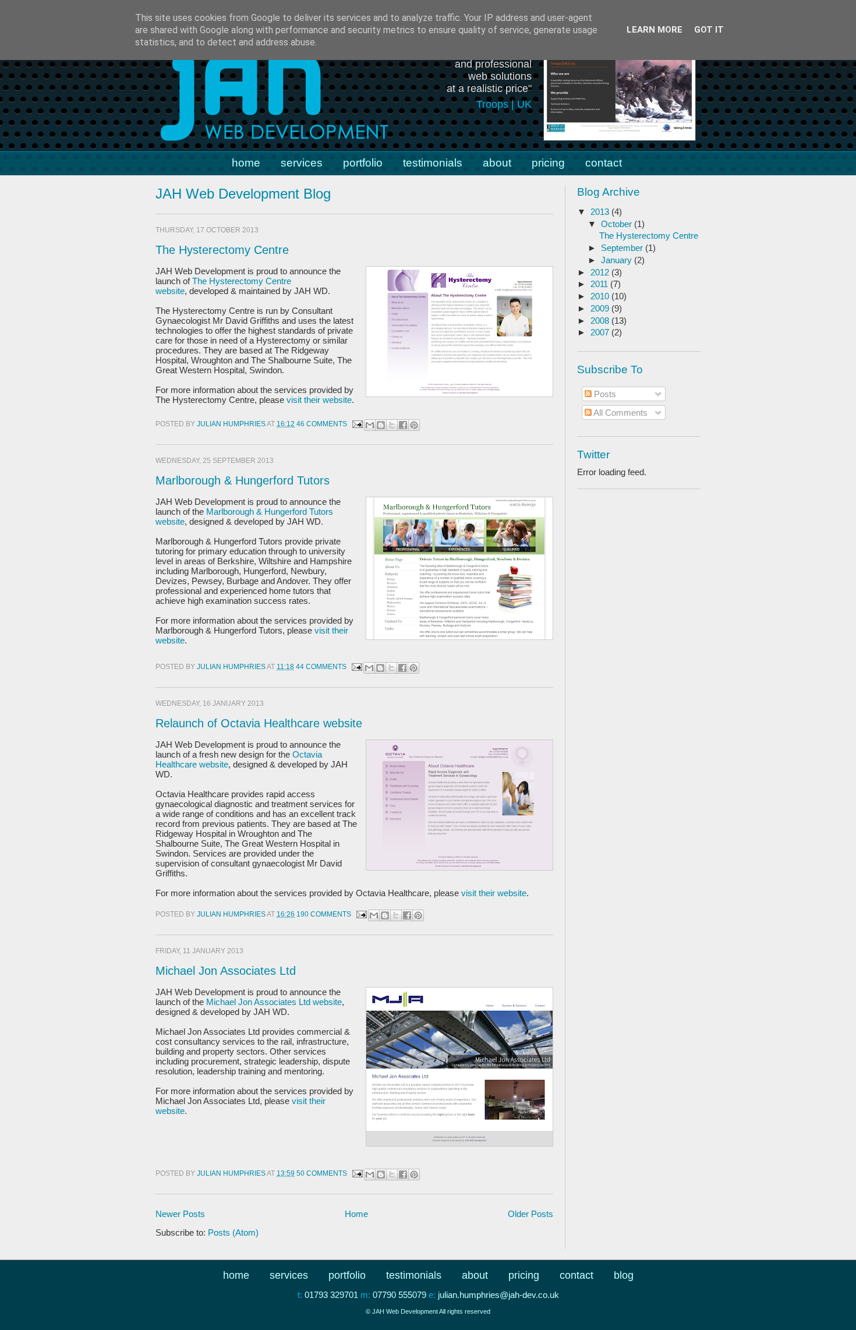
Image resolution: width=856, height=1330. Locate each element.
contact (603, 163)
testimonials (432, 163)
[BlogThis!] (381, 425)
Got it (709, 29)
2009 (600, 308)
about (497, 163)
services (302, 163)
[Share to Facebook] (403, 425)
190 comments (323, 914)
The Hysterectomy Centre (222, 249)
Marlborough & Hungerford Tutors (242, 480)
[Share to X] (392, 425)
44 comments (321, 667)
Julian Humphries (232, 424)
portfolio (363, 163)
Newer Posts (180, 1214)
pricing (548, 163)
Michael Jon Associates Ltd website (274, 1002)
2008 (600, 321)
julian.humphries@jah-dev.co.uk (498, 1295)
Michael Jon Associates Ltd (225, 970)
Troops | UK (504, 104)
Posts (604, 394)
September (623, 248)
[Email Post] (357, 424)
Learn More (654, 29)
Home (356, 1214)
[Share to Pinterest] (414, 425)
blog (624, 1275)
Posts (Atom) (233, 1232)
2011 (600, 284)
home (246, 163)
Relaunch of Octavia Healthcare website (258, 723)
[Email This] (370, 425)
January (617, 260)
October (617, 224)
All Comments (620, 413)
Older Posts (530, 1214)
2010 (600, 296)
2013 (600, 212)
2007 (600, 332)
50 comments (321, 1173)
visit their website (319, 400)
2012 (600, 272)
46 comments (321, 424)
